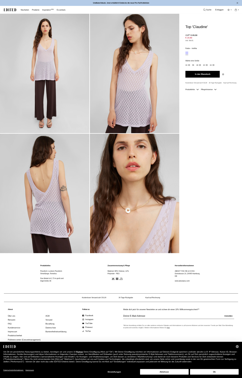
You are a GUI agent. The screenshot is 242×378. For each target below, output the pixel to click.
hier (168, 327)
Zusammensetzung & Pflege (119, 265)
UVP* (191, 35)
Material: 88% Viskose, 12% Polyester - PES (118, 272)
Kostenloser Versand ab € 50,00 (196, 83)
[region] (53, 273)
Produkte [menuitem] (35, 10)
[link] (10, 310)
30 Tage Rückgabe (215, 83)
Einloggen (219, 10)
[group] (178, 317)
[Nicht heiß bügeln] (120, 278)
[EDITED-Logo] (10, 9)
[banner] (121, 3)
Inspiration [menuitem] (48, 10)
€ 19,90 (188, 38)
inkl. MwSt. (189, 41)
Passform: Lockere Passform (51, 271)
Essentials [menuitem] (61, 10)
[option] (186, 53)
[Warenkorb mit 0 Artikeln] (236, 10)
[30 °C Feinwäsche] (109, 278)
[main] (121, 273)
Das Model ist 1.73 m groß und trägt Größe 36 (52, 279)
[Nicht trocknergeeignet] (116, 278)
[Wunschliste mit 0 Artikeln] (228, 10)
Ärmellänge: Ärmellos (48, 274)
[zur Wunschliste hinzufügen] (223, 74)
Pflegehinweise (207, 90)
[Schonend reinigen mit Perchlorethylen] (124, 278)
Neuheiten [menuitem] (25, 10)
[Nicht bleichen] (112, 278)
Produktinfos (190, 90)
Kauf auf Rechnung (229, 83)
